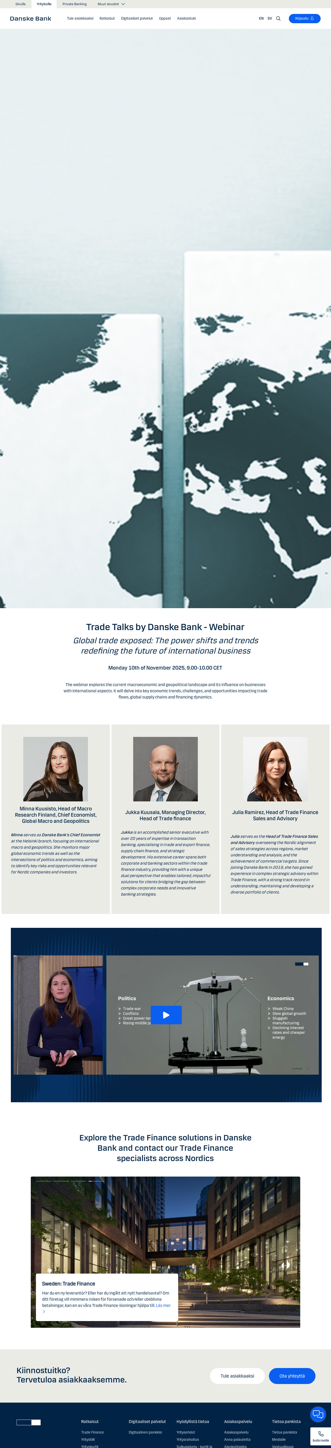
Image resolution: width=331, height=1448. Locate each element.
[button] (107, 18)
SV (270, 18)
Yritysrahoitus (188, 1439)
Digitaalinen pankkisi (145, 1432)
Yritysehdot (186, 1432)
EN (261, 18)
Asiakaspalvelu (236, 1432)
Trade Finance (92, 1432)
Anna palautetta (237, 1439)
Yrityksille (44, 4)
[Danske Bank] (32, 18)
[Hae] (278, 18)
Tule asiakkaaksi (237, 1376)
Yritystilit (88, 1439)
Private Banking (75, 4)
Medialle (279, 1439)
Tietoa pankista (284, 1432)
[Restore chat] (318, 1414)
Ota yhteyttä (292, 1376)
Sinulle (21, 4)
